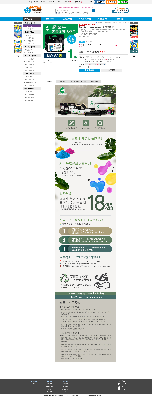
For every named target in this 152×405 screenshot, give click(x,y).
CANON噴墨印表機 (29, 97)
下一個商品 (73, 60)
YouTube (122, 389)
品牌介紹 (33, 384)
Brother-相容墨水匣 (29, 62)
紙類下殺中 (79, 13)
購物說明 (49, 384)
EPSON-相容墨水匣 (29, 59)
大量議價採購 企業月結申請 (79, 7)
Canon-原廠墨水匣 (29, 41)
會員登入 (59, 1)
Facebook (123, 384)
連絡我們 (35, 1)
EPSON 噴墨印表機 (29, 94)
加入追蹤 (111, 70)
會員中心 (43, 1)
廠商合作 (90, 7)
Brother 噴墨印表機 (29, 100)
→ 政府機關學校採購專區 (63, 7)
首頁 (28, 1)
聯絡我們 (65, 384)
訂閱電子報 (65, 389)
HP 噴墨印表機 (28, 91)
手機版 (65, 392)
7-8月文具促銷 (71, 13)
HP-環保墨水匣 (28, 26)
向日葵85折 (85, 13)
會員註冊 (51, 1)
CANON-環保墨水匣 (29, 70)
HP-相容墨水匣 (28, 76)
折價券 (68, 1)
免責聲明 (49, 392)
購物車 (80, 2)
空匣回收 (120, 19)
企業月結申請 (50, 19)
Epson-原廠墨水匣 (29, 38)
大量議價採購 (67, 19)
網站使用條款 (49, 386)
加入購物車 (89, 70)
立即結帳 (89, 1)
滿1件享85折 (88, 41)
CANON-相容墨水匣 (29, 64)
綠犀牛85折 (64, 13)
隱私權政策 (50, 389)
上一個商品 (47, 60)
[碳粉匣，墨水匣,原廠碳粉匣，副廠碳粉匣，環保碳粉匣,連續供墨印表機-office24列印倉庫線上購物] (32, 9)
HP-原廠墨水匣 (28, 35)
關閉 (134, 23)
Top (134, 56)
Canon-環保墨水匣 (29, 29)
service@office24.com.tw (56, 395)
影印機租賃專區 (102, 19)
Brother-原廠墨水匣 (29, 44)
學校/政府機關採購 (85, 19)
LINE (121, 386)
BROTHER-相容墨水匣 (30, 82)
